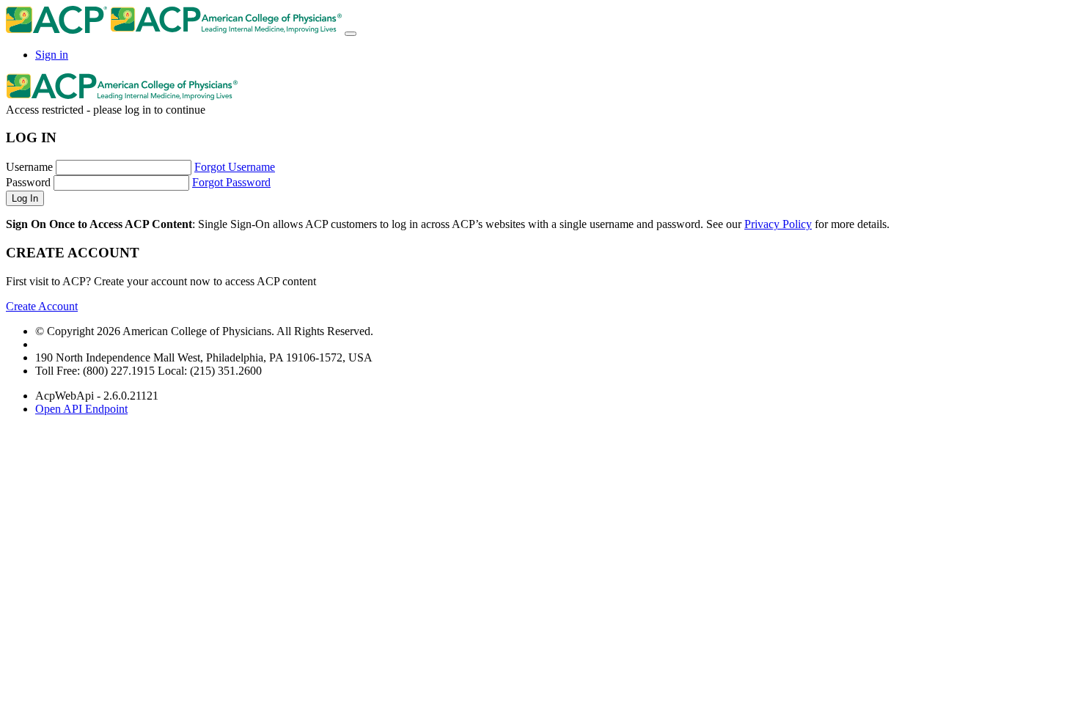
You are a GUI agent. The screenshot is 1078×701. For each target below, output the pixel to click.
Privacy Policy (778, 224)
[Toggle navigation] (350, 34)
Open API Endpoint (81, 409)
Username (29, 167)
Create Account (42, 306)
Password (28, 182)
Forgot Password (231, 182)
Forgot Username (234, 167)
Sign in (51, 54)
